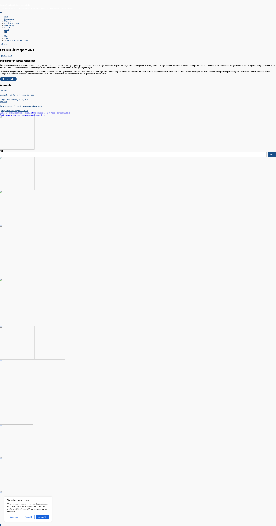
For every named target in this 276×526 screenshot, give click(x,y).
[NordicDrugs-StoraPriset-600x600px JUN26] (32, 423)
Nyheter (3, 44)
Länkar (7, 27)
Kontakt (7, 21)
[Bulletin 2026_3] (16, 324)
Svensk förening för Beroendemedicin (15, 5)
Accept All (42, 517)
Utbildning (9, 25)
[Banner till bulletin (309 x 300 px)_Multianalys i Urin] (16, 456)
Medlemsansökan (12, 23)
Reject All (28, 517)
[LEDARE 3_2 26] (17, 358)
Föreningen (9, 19)
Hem (6, 17)
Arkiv (6, 30)
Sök (1, 151)
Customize (14, 517)
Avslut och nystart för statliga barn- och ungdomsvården (21, 106)
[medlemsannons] (16, 523)
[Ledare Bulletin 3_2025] (27, 278)
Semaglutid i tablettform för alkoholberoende (17, 95)
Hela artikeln (8, 79)
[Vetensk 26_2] (17, 149)
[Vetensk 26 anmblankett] (17, 190)
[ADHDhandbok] (17, 490)
